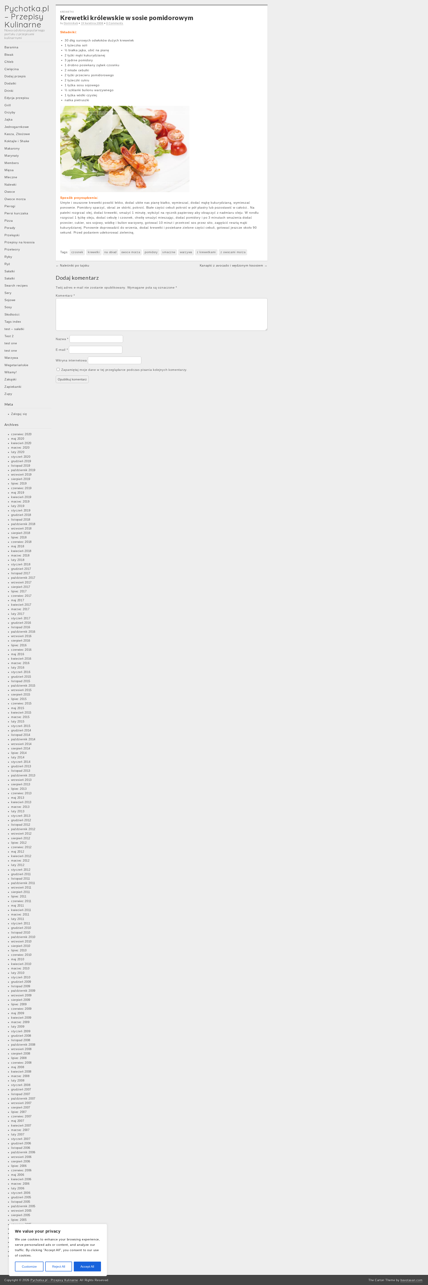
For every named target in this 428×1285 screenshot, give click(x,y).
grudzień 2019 (21, 461)
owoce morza (130, 252)
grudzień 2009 (21, 981)
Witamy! (10, 372)
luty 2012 (17, 865)
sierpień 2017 (20, 587)
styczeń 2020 (20, 456)
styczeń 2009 (20, 1031)
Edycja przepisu (16, 98)
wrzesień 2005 (21, 1210)
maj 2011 (17, 905)
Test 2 (9, 336)
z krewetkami (206, 252)
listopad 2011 (20, 878)
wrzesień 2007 (21, 1103)
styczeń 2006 (20, 1193)
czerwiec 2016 (21, 649)
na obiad (110, 252)
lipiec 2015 (19, 699)
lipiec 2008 (19, 1058)
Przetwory (12, 249)
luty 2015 (17, 721)
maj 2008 (17, 1067)
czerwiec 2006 (21, 1170)
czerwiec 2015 (21, 703)
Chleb (9, 62)
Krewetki (67, 11)
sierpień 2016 (20, 640)
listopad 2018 (20, 519)
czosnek (77, 252)
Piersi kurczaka (16, 213)
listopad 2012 (20, 824)
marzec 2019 (20, 501)
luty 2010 (17, 973)
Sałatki (9, 271)
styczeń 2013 (20, 815)
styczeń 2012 (20, 869)
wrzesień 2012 (21, 833)
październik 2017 (23, 577)
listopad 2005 (20, 1201)
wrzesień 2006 (21, 1157)
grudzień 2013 (21, 766)
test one (10, 343)
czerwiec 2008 (21, 1062)
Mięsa (9, 170)
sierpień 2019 (20, 479)
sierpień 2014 (20, 748)
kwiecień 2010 (21, 964)
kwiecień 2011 (21, 910)
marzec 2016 (20, 663)
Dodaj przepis (15, 76)
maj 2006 (17, 1174)
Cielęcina (11, 69)
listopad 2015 (20, 681)
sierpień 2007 (20, 1107)
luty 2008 (17, 1080)
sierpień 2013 (20, 784)
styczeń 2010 (20, 977)
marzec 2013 (20, 807)
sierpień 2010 (20, 946)
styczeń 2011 (20, 923)
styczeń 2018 (20, 564)
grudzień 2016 (21, 622)
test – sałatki (14, 329)
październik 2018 (23, 524)
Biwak (9, 54)
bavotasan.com (411, 1280)
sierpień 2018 (20, 533)
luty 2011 (17, 919)
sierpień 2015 (20, 694)
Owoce (9, 191)
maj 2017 (17, 600)
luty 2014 (17, 757)
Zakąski (10, 379)
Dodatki (10, 83)
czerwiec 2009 (21, 1008)
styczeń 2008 (20, 1085)
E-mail (62, 349)
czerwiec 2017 (21, 595)
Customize (29, 1266)
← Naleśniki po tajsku (72, 265)
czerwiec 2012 (21, 847)
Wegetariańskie (16, 365)
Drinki (8, 90)
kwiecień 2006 (21, 1179)
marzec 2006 (20, 1183)
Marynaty (11, 155)
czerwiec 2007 (21, 1116)
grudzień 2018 (21, 515)
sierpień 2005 (20, 1215)
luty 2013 (17, 811)
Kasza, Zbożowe (17, 134)
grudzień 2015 (21, 676)
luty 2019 (17, 506)
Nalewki (10, 184)
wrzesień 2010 (21, 941)
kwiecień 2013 (21, 802)
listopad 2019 (20, 465)
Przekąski (11, 235)
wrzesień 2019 (21, 474)
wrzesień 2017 (21, 582)
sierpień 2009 (20, 1000)
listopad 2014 (20, 735)
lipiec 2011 (19, 896)
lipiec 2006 (19, 1166)
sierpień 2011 (20, 892)
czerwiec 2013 (21, 793)
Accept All (87, 1266)
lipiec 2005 (19, 1219)
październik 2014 (23, 739)
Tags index (12, 321)
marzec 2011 (20, 914)
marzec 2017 (20, 609)
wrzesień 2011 (21, 887)
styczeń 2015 (20, 726)
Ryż (7, 264)
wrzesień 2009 (21, 995)
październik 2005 (23, 1206)
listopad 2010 (20, 932)
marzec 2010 (20, 968)
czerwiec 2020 (21, 434)
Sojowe (10, 300)
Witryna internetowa (71, 360)
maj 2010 (17, 959)
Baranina (11, 47)
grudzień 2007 (21, 1089)
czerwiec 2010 (21, 955)
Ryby (8, 257)
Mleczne (10, 177)
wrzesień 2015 (21, 690)
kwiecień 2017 (21, 604)
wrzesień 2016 (21, 636)
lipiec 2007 (19, 1112)
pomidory (151, 252)
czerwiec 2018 (21, 542)
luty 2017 (17, 614)
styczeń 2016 (20, 672)
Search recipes (16, 285)
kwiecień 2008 (21, 1071)
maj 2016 (17, 654)
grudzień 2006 (21, 1143)
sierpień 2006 (20, 1161)
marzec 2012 (20, 860)
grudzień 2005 (21, 1197)
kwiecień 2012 (21, 856)
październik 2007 (23, 1098)
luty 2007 (17, 1134)
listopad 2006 (20, 1148)
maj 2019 (17, 492)
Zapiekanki (12, 386)
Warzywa (11, 357)
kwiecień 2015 (21, 712)
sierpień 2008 (20, 1053)
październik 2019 (23, 470)
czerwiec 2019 (21, 488)
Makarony (12, 148)
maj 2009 (17, 1013)
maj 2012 (17, 851)
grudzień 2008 (21, 1035)
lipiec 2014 (19, 753)
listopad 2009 (20, 986)
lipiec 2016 (19, 645)
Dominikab (71, 23)
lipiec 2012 (19, 842)
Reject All (58, 1266)
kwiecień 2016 (21, 658)
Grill (7, 105)
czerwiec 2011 (21, 901)
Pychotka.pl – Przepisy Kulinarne (26, 16)
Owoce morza (15, 199)
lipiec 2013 (19, 788)
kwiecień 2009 (21, 1017)
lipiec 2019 (19, 483)
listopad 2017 (20, 573)
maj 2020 (17, 438)
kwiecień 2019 (21, 497)
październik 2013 (23, 775)
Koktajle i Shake (16, 141)
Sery (8, 293)
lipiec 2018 (19, 537)
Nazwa (62, 339)
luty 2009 (17, 1026)
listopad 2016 (20, 627)
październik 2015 (23, 685)
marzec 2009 (20, 1022)
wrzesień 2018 (21, 528)
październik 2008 (23, 1044)
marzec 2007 (20, 1130)
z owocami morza (233, 252)
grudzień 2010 (21, 928)
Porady (9, 228)
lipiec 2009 (19, 1004)
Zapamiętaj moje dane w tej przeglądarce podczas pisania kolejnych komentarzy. (124, 370)
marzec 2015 (20, 717)
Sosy (8, 307)
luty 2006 (17, 1188)
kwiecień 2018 (21, 551)
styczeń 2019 (20, 510)
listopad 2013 (20, 770)
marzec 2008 (20, 1076)
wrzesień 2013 (21, 780)
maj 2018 (17, 546)
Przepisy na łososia (19, 242)
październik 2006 (23, 1152)
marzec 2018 (20, 555)
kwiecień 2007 (21, 1125)
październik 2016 (23, 631)
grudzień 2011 (21, 874)
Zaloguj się (19, 414)
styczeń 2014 (20, 762)
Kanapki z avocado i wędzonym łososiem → (234, 265)
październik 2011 (23, 883)
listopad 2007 (20, 1094)
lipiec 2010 (19, 950)
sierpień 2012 (20, 838)
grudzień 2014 (21, 730)
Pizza (8, 220)
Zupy (8, 394)
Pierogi (9, 206)
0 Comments (114, 23)
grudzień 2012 (21, 820)
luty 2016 (17, 667)
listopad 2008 (20, 1040)
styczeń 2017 (20, 618)
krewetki (94, 252)
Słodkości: (12, 314)
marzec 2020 (20, 447)
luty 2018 (17, 560)
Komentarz (65, 295)
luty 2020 (17, 452)
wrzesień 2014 (21, 744)
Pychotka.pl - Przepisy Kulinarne (54, 1280)
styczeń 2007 (20, 1139)
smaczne (168, 252)
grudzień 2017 (21, 569)
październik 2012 (23, 829)
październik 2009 (23, 990)
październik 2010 (23, 937)
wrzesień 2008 (21, 1049)
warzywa (186, 252)
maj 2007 (17, 1121)
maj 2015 (17, 708)
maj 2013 (17, 797)
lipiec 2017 (19, 591)
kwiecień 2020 (21, 443)
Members (11, 163)
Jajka (8, 119)
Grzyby (9, 112)
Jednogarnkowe (16, 127)
